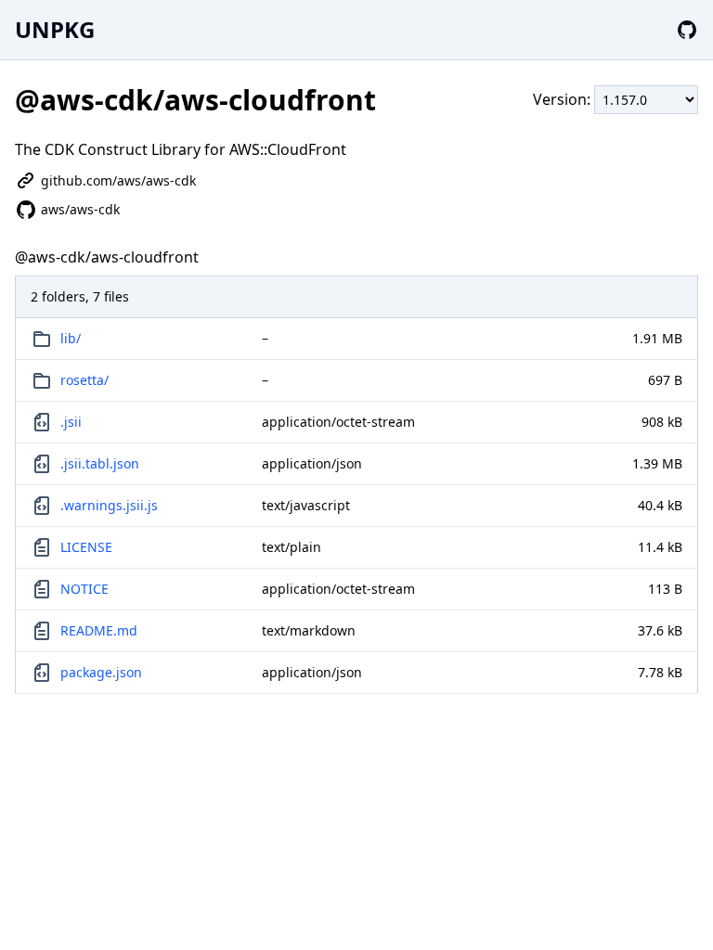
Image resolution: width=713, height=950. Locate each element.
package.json (101, 672)
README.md (98, 630)
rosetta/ (84, 380)
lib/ (70, 338)
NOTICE (84, 588)
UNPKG (55, 29)
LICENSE (86, 547)
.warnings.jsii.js (109, 505)
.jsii (71, 421)
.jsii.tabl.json (99, 463)
